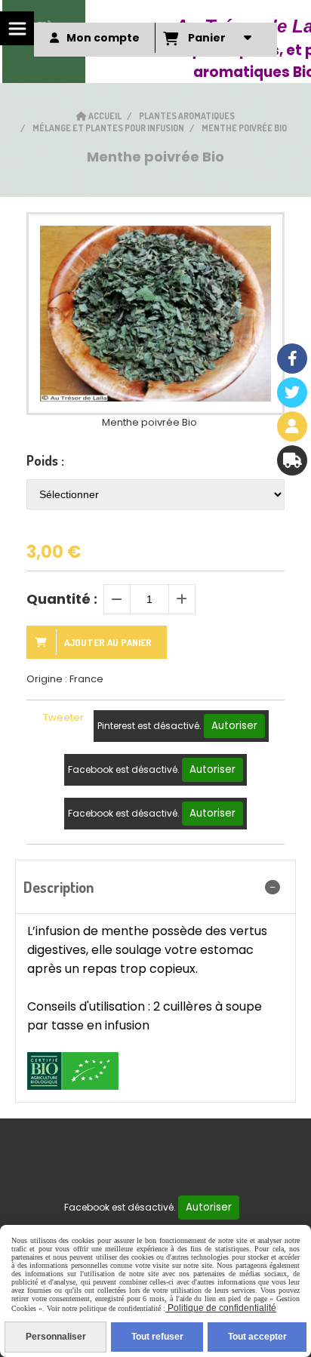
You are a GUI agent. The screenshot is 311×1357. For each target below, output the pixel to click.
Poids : (45, 460)
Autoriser (234, 726)
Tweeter (63, 717)
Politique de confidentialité (220, 1308)
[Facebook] (292, 358)
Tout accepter (257, 1336)
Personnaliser (56, 1336)
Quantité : (61, 598)
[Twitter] (292, 392)
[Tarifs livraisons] (292, 460)
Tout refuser (157, 1336)
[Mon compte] (292, 426)
